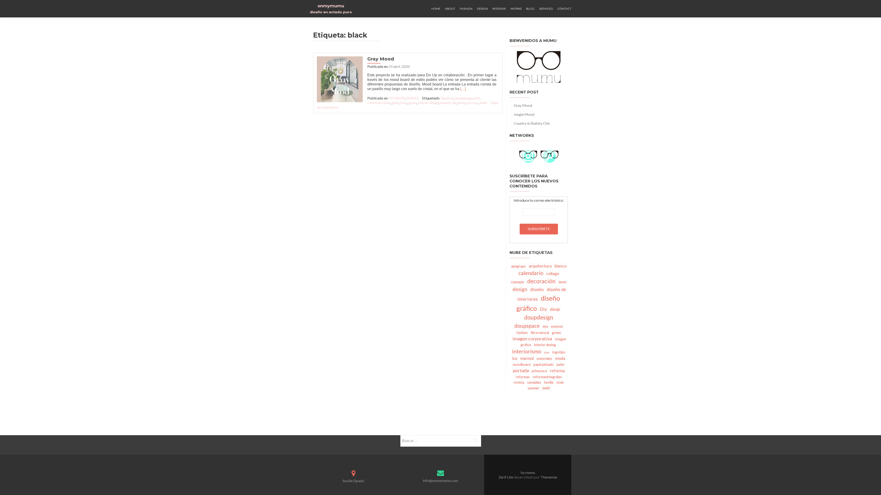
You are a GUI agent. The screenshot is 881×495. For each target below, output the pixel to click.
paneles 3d (448, 102)
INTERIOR (499, 8)
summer (533, 388)
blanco (560, 266)
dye (545, 326)
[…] (463, 89)
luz (514, 358)
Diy (543, 309)
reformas (523, 377)
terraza (472, 102)
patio (560, 364)
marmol (527, 358)
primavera (539, 371)
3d (442, 98)
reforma (557, 370)
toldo (483, 102)
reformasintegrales (547, 377)
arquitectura (540, 266)
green (412, 102)
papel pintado (543, 364)
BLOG (530, 8)
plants (461, 102)
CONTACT (564, 8)
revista (519, 382)
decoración (541, 281)
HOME (435, 8)
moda (560, 358)
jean (546, 352)
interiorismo (526, 351)
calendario (531, 273)
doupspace (527, 325)
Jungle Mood (524, 114)
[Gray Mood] (340, 79)
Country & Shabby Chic (532, 123)
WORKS (515, 8)
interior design (428, 102)
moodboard (521, 364)
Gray (403, 102)
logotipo (558, 352)
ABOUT (450, 8)
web (546, 387)
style (560, 382)
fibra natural (540, 332)
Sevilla (548, 382)
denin (562, 282)
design (520, 289)
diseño (537, 289)
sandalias (534, 382)
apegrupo (518, 266)
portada (521, 370)
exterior (557, 326)
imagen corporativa (532, 338)
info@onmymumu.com (440, 480)
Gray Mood (380, 59)
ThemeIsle (549, 477)
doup (555, 309)
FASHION (466, 8)
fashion (522, 332)
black (450, 98)
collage (552, 273)
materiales (544, 358)
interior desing (545, 345)
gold (395, 102)
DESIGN (482, 8)
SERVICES (546, 8)
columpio (517, 282)
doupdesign (463, 98)
